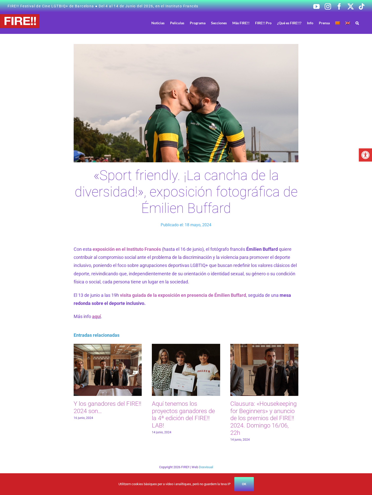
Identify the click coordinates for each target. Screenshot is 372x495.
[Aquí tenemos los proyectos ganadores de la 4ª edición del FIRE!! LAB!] (186, 346)
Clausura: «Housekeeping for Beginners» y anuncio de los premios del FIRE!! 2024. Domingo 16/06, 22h (263, 418)
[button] (365, 155)
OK (244, 484)
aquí (96, 316)
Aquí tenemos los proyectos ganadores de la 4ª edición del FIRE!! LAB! (183, 414)
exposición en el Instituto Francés (127, 249)
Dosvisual (206, 467)
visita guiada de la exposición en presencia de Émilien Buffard (183, 295)
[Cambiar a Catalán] (337, 23)
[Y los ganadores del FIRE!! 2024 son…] (108, 346)
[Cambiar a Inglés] (347, 23)
